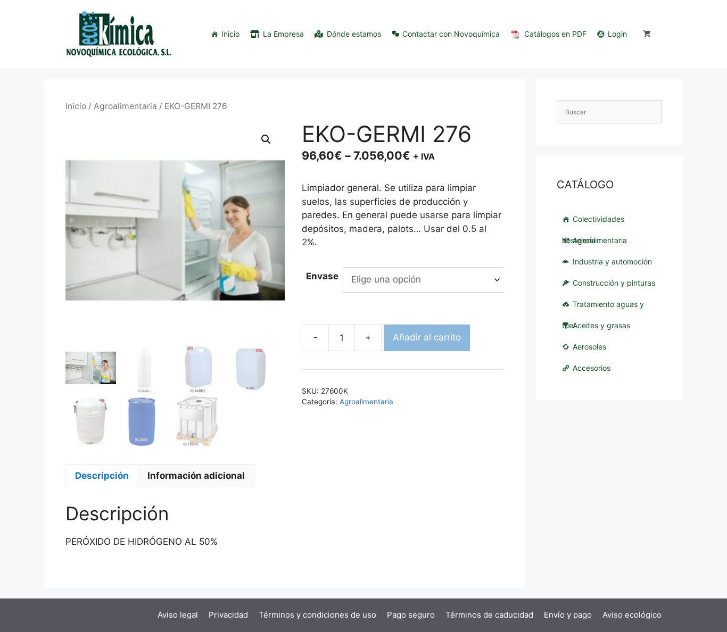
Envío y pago (568, 615)
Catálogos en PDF (555, 33)
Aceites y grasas (601, 325)
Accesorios (591, 367)
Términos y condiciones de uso (317, 615)
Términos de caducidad (489, 615)
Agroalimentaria (125, 106)
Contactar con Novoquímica (451, 33)
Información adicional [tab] (196, 475)
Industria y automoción (612, 261)
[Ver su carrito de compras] (647, 34)
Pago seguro (411, 615)
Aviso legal (178, 615)
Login (617, 33)
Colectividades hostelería (593, 222)
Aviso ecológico (632, 615)
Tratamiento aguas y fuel (603, 307)
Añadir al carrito (427, 337)
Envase (322, 276)
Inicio (230, 33)
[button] (266, 139)
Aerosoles (589, 346)
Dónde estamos (354, 33)
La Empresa (283, 33)
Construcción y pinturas (614, 282)
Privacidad (228, 615)
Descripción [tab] (102, 475)
